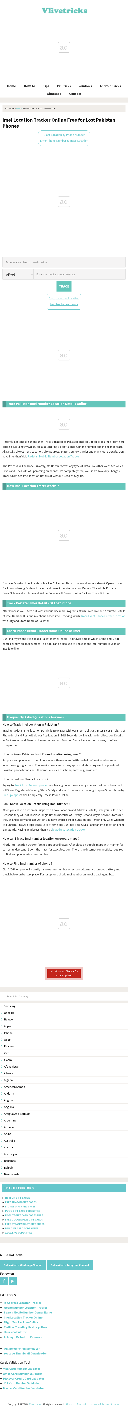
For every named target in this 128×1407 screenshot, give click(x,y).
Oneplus (9, 1013)
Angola (8, 1100)
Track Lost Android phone (30, 785)
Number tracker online (64, 304)
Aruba (7, 1134)
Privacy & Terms (100, 1404)
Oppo (7, 1040)
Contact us (83, 1404)
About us (71, 1404)
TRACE (64, 286)
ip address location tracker (69, 829)
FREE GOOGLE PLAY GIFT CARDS (24, 1219)
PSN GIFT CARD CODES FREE (21, 1228)
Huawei (8, 1019)
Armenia (9, 1127)
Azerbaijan (10, 1154)
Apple (7, 1026)
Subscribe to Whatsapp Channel (23, 1265)
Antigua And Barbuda (17, 1114)
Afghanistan (11, 1066)
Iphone (8, 1033)
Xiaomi (8, 1060)
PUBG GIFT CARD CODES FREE (22, 1210)
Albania (8, 1073)
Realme (9, 1046)
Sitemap (115, 1404)
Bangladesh (11, 1174)
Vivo (6, 1053)
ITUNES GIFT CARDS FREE (20, 1206)
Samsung (10, 1006)
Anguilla (9, 1107)
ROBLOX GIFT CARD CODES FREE (24, 1215)
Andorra (9, 1093)
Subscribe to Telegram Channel (70, 1265)
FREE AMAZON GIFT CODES (20, 1202)
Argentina (10, 1120)
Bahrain (9, 1167)
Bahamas (10, 1161)
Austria (8, 1147)
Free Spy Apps (11, 795)
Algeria (8, 1080)
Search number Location (64, 298)
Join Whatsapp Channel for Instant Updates (64, 973)
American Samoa (14, 1087)
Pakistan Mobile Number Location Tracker (54, 456)
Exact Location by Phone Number (64, 135)
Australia (9, 1141)
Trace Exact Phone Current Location (102, 616)
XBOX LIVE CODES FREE (18, 1232)
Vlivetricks (64, 10)
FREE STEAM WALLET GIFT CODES (24, 1224)
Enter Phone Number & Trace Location (64, 141)
